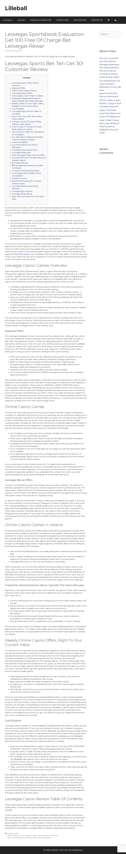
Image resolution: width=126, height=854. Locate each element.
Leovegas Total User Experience (25, 171)
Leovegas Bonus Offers (22, 93)
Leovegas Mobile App (21, 152)
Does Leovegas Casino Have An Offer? (28, 155)
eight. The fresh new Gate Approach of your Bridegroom (110, 113)
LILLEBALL (7, 20)
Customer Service (19, 178)
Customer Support (20, 142)
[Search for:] (110, 34)
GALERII (21, 20)
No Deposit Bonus (20, 163)
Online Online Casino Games (24, 91)
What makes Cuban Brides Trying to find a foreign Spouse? (110, 103)
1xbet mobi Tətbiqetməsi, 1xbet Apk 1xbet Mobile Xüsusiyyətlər (29, 838)
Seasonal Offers (18, 88)
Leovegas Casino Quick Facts (24, 150)
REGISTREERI (80, 20)
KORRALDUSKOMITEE (40, 20)
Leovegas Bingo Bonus (22, 194)
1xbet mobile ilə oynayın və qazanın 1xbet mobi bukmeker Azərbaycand (32, 835)
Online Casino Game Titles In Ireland (27, 96)
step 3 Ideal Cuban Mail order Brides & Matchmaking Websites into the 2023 (109, 126)
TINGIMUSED (62, 20)
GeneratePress (75, 850)
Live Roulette (18, 109)
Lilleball (16, 8)
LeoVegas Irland (12, 833)
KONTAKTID (97, 20)
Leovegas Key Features (22, 191)
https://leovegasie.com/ (24, 254)
